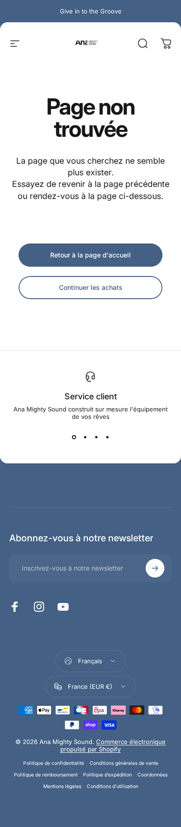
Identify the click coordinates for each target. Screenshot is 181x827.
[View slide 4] (107, 436)
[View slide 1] (73, 436)
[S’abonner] (155, 568)
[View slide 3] (96, 436)
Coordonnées (152, 775)
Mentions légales (62, 786)
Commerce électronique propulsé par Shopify (113, 745)
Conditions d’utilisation (112, 786)
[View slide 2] (84, 436)
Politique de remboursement (46, 775)
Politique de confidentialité (53, 763)
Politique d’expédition (107, 775)
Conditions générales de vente (124, 763)
